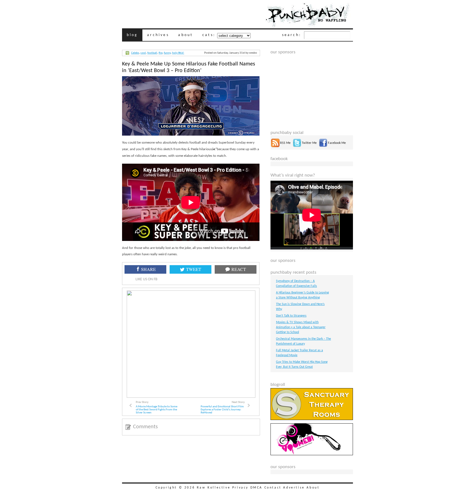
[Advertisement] (311, 89)
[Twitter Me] (297, 146)
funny (167, 52)
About (312, 487)
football (152, 52)
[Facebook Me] (323, 146)
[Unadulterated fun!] (311, 454)
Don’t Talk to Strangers (291, 315)
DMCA (256, 487)
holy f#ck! (178, 52)
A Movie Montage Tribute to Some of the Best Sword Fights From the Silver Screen (156, 409)
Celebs (135, 52)
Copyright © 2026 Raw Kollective (193, 487)
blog (132, 35)
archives (158, 35)
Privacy (240, 487)
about (185, 35)
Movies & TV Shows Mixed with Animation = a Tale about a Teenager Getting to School (300, 327)
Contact (272, 487)
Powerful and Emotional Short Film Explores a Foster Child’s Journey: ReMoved (222, 409)
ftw (160, 52)
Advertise (294, 487)
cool (143, 52)
